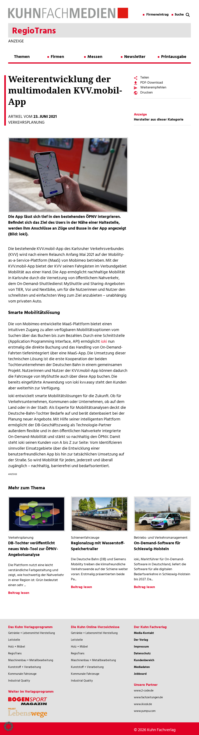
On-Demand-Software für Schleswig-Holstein (157, 546)
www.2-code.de (144, 690)
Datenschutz (142, 653)
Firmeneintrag (157, 14)
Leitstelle (14, 640)
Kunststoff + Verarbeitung (24, 667)
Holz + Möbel (16, 646)
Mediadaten (142, 667)
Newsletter (134, 56)
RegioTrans (15, 653)
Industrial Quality (19, 680)
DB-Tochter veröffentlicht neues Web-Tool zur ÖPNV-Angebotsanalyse (33, 549)
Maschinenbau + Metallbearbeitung (30, 660)
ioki (104, 341)
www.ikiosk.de (143, 704)
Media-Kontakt (144, 633)
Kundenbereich (144, 660)
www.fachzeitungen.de (148, 697)
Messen (94, 56)
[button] (8, 726)
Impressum (141, 646)
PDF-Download (151, 83)
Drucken (146, 92)
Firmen (57, 56)
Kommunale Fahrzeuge (22, 674)
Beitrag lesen (18, 593)
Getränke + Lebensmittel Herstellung (31, 633)
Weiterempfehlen (153, 87)
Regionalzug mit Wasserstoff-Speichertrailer (98, 546)
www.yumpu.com (144, 711)
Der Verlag (141, 640)
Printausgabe (173, 56)
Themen (22, 56)
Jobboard (140, 674)
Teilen (144, 77)
